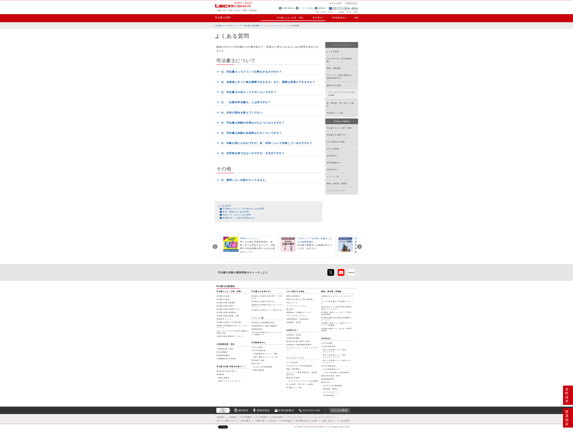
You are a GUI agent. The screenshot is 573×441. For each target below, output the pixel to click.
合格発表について (224, 319)
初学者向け (318, 17)
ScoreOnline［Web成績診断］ (339, 60)
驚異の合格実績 (292, 296)
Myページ (351, 3)
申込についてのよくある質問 (237, 214)
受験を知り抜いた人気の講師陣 (299, 299)
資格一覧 (221, 10)
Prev (215, 246)
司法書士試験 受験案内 (226, 312)
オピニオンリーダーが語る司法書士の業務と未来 (232, 332)
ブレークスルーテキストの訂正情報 (341, 93)
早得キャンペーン (249, 238)
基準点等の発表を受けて (227, 371)
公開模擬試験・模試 (226, 344)
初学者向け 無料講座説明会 (263, 322)
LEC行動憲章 (246, 417)
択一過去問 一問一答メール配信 (340, 104)
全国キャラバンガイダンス (229, 381)
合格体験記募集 (292, 338)
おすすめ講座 (333, 148)
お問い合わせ (234, 10)
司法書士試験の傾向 (225, 306)
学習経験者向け (339, 17)
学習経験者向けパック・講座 (265, 354)
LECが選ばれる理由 (336, 141)
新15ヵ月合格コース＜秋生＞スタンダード (335, 350)
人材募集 (232, 417)
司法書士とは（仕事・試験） (291, 17)
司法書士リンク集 (335, 113)
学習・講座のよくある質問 (236, 211)
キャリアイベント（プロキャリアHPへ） (301, 349)
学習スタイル (292, 302)
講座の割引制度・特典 (330, 376)
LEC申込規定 (286, 421)
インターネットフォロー (296, 306)
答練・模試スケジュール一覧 (265, 357)
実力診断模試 (222, 352)
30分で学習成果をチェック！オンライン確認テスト (266, 333)
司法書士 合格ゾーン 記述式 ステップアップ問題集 (336, 324)
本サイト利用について (227, 421)
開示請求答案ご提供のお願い (298, 341)
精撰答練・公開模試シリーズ (298, 312)
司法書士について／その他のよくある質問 (243, 208)
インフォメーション (273, 25)
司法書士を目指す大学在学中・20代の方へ (266, 297)
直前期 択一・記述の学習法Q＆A (239, 217)
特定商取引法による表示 (307, 421)
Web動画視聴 (329, 395)
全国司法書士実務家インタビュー (231, 336)
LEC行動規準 (262, 417)
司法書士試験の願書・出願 (228, 316)
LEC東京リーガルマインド (227, 25)
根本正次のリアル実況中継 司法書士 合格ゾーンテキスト (336, 308)
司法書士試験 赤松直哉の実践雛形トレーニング (336, 318)
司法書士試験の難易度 (226, 302)
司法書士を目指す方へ (337, 134)
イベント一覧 (333, 176)
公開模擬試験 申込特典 (226, 358)
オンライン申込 (306, 8)
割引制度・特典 (258, 360)
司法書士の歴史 (223, 299)
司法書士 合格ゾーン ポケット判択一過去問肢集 (337, 313)
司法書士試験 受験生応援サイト (231, 366)
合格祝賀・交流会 (293, 322)
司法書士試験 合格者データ (228, 309)
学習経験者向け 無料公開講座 (264, 326)
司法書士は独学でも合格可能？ (230, 322)
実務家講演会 (257, 329)
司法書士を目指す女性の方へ (263, 301)
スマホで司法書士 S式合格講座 (336, 372)
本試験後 (220, 374)
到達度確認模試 (223, 355)
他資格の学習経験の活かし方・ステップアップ (232, 326)
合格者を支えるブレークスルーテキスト (337, 297)
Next (359, 246)
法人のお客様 (336, 3)
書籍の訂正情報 (334, 85)
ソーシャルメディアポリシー (324, 417)
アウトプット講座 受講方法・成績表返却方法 (340, 76)
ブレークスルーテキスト (296, 316)
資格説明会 (263, 410)
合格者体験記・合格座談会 (297, 319)
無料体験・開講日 (330, 389)
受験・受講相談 (250, 10)
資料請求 (322, 8)
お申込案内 (246, 421)
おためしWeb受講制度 (332, 385)
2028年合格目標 (328, 346)
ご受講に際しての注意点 (265, 421)
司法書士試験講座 (252, 25)
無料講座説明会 (327, 379)
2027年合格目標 (328, 366)
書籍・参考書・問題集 (337, 183)
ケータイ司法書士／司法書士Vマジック (337, 302)
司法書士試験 (223, 17)
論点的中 (290, 309)
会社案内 (221, 417)
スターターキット (330, 392)
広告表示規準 (277, 417)
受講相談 (567, 417)
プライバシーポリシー (297, 417)
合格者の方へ (333, 169)
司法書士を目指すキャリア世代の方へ (267, 310)
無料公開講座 (258, 370)
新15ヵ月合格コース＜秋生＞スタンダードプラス (335, 356)
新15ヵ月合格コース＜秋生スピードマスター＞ (337, 361)
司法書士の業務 (223, 296)
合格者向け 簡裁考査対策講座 (298, 344)
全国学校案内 (288, 8)
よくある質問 (293, 25)
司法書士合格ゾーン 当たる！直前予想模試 (336, 329)
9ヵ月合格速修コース (332, 369)
